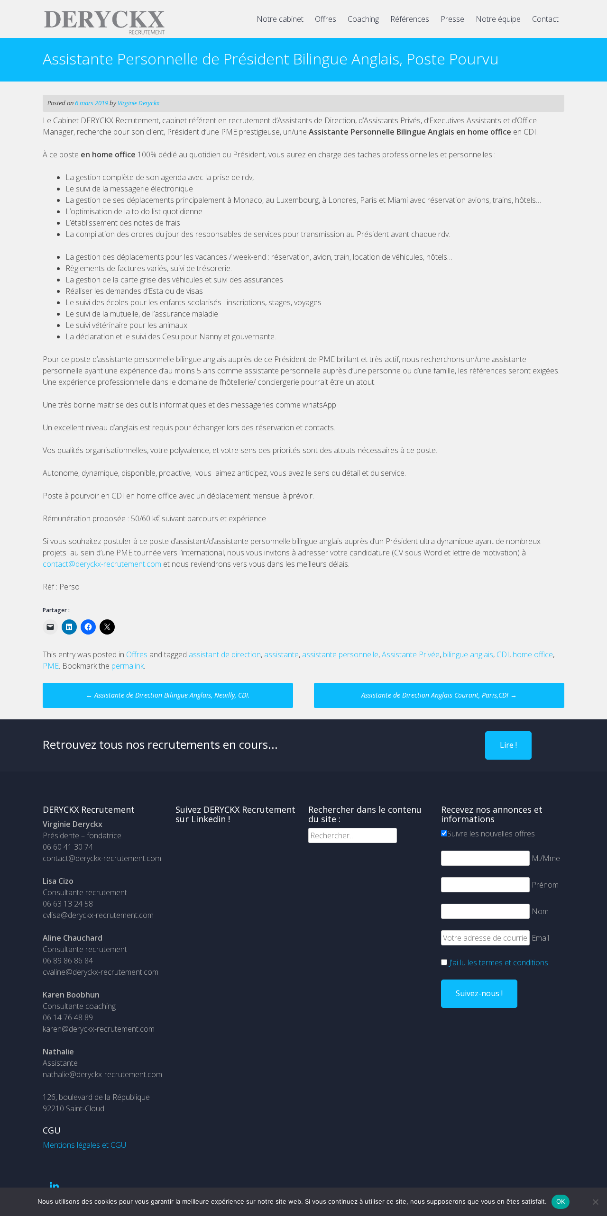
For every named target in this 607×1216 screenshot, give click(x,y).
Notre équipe (498, 19)
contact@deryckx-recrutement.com (102, 564)
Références (409, 19)
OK (560, 1201)
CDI (503, 654)
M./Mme (546, 858)
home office (533, 654)
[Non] (595, 1202)
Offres (325, 19)
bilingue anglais (468, 654)
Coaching (363, 19)
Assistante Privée (411, 654)
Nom (540, 911)
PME (51, 666)
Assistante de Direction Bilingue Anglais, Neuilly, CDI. (168, 694)
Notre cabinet (280, 19)
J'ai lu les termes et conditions (498, 962)
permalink (127, 666)
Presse (452, 19)
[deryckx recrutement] (104, 32)
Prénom (545, 885)
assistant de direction (225, 654)
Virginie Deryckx (138, 103)
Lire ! (508, 745)
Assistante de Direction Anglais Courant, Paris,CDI (439, 694)
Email (540, 938)
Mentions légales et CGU (84, 1145)
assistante (281, 654)
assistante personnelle (340, 654)
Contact (545, 19)
